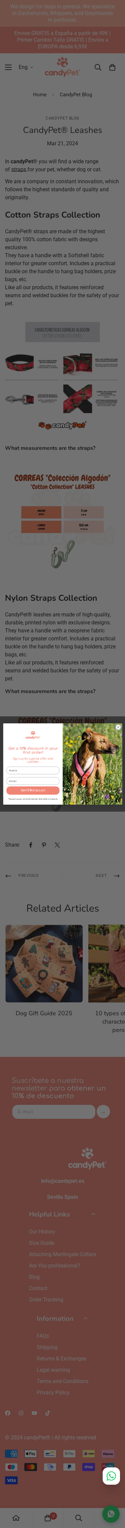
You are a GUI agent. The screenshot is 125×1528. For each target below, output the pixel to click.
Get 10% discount (33, 790)
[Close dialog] (118, 727)
